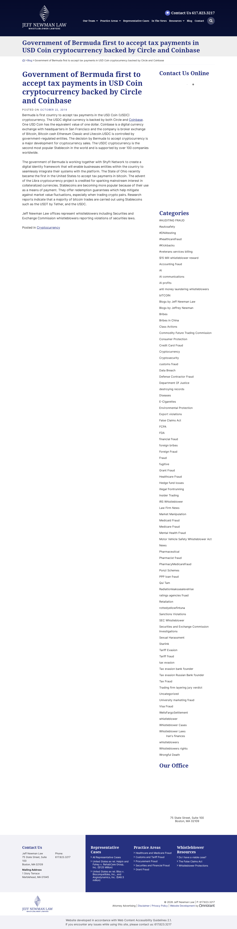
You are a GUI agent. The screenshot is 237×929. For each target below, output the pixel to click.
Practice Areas (109, 20)
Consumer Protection (173, 339)
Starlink (164, 643)
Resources (175, 20)
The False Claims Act (190, 861)
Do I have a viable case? (192, 857)
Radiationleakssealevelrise (176, 589)
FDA (162, 433)
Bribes (163, 314)
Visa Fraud (166, 706)
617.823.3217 (162, 924)
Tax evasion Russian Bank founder (181, 675)
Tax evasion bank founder (176, 668)
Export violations (170, 414)
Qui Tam (164, 583)
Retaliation (166, 601)
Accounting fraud (170, 264)
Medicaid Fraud (169, 520)
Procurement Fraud (147, 861)
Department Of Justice (174, 383)
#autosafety (167, 226)
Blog (189, 20)
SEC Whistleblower (171, 620)
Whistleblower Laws (172, 731)
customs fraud (168, 364)
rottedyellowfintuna (172, 608)
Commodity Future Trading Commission (185, 333)
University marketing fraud (176, 700)
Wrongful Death (169, 754)
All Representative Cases (107, 857)
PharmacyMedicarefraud (175, 564)
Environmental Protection (176, 408)
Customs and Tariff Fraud (150, 857)
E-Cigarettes (167, 401)
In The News (159, 20)
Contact (199, 20)
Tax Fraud (165, 681)
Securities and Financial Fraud (153, 865)
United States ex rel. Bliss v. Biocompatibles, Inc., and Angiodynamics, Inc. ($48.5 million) (108, 876)
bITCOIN (164, 295)
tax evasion (166, 662)
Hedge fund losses (171, 483)
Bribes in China (169, 320)
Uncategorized (169, 693)
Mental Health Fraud (172, 533)
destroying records (171, 389)
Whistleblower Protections (193, 865)
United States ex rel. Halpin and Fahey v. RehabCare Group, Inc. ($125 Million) (111, 864)
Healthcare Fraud (170, 476)
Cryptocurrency (48, 227)
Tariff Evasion (168, 650)
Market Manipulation (172, 514)
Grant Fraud (167, 470)
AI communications (171, 276)
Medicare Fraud (169, 526)
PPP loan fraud (169, 576)
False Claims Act (170, 420)
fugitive (164, 464)
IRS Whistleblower (171, 501)
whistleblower (168, 718)
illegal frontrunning (171, 489)
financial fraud (168, 439)
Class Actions (168, 326)
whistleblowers (169, 742)
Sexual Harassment (171, 637)
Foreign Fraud (168, 451)
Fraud (163, 458)
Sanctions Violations (172, 614)
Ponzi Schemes (169, 570)
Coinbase (136, 120)
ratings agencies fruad (174, 595)
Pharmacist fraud (170, 558)
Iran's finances (175, 736)
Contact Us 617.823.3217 (193, 12)
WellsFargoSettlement (173, 712)
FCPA (162, 426)
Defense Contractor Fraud (176, 376)
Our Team (89, 20)
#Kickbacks (167, 245)
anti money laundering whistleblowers (184, 289)
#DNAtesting (167, 233)
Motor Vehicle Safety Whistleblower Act (185, 539)
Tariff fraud (166, 656)
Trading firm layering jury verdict (180, 687)
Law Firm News (169, 508)
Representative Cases (136, 20)
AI (160, 270)
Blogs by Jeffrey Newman (176, 308)
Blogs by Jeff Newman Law (177, 301)
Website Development (182, 905)
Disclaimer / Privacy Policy (153, 905)
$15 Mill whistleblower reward (178, 258)
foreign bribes (168, 445)
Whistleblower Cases (173, 725)
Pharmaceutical (169, 551)
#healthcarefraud (170, 239)
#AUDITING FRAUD (172, 220)
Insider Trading (169, 495)
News (163, 545)
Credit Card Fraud (171, 345)
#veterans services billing (176, 251)
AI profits (165, 283)
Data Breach (167, 370)
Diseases (165, 395)
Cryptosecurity (169, 358)
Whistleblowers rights (173, 748)
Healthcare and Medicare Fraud (154, 853)
